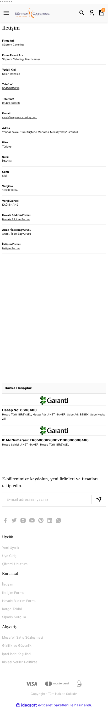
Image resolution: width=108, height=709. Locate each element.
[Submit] (98, 499)
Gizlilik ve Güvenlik (16, 646)
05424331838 (11, 102)
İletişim (7, 584)
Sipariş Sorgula (14, 617)
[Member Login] (92, 13)
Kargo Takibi (12, 609)
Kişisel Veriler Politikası (20, 662)
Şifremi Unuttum (15, 564)
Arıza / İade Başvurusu (16, 233)
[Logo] (32, 13)
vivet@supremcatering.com (19, 117)
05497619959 (10, 88)
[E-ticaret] (53, 705)
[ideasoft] (26, 705)
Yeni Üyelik (10, 548)
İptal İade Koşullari (16, 654)
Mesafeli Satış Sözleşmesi (22, 637)
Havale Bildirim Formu (16, 219)
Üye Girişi (9, 556)
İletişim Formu (11, 248)
